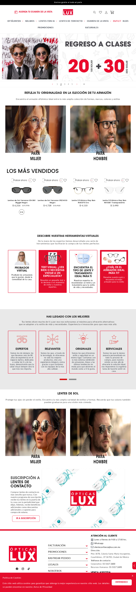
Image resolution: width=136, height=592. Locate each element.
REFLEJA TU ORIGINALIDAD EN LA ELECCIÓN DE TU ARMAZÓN (68, 93)
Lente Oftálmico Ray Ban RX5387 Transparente (114, 201)
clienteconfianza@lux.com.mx (107, 547)
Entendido (122, 582)
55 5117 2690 (115, 567)
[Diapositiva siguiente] (77, 84)
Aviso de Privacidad (43, 587)
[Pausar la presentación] (83, 84)
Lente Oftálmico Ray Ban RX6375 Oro (83, 201)
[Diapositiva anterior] (52, 84)
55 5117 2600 (109, 564)
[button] (15, 21)
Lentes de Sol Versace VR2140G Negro (52, 201)
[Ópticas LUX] (68, 12)
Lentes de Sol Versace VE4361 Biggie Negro (22, 201)
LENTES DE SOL (68, 393)
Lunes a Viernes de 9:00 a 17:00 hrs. (110, 539)
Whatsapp (98, 543)
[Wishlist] (100, 12)
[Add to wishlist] (34, 180)
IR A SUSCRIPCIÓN (26, 518)
